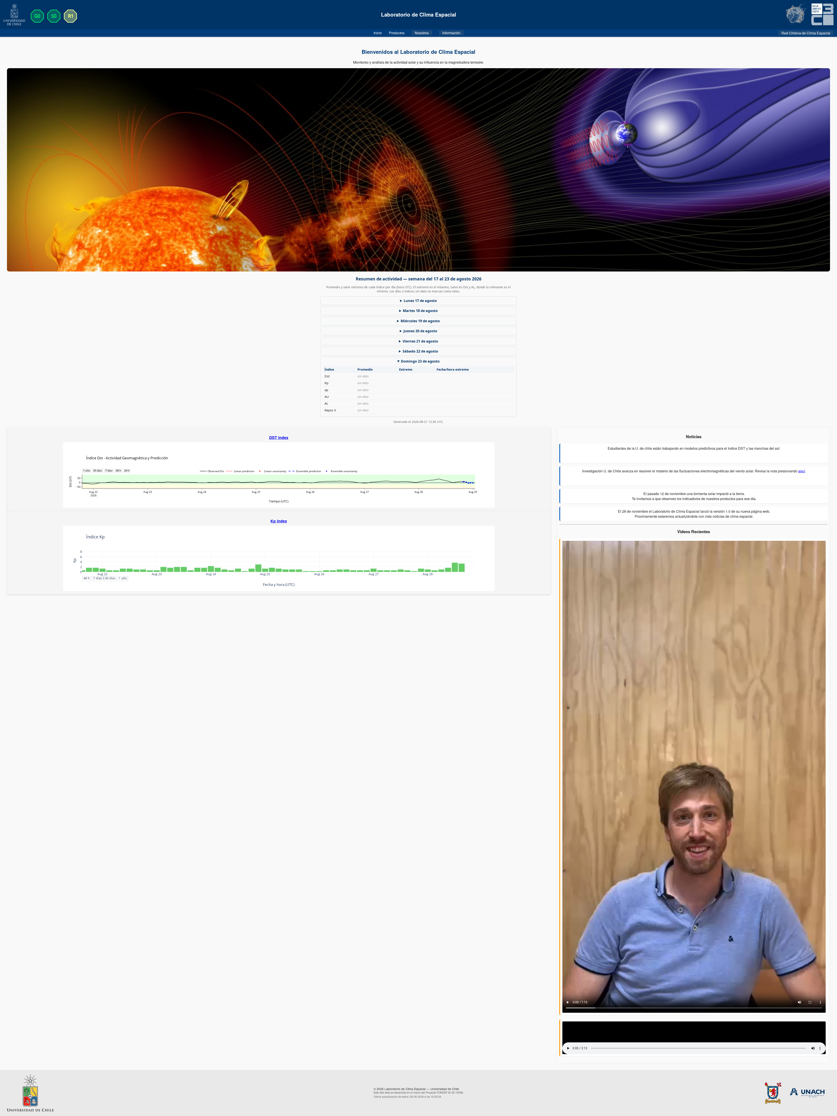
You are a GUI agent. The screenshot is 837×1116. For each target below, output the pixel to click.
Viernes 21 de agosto (420, 341)
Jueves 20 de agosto (420, 331)
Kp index (278, 521)
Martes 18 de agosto (420, 310)
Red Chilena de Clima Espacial (805, 32)
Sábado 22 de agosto (420, 351)
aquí (801, 470)
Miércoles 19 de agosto (420, 321)
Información (451, 32)
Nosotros (422, 32)
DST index (278, 437)
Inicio (378, 32)
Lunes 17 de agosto (420, 300)
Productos (397, 32)
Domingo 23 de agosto (420, 361)
